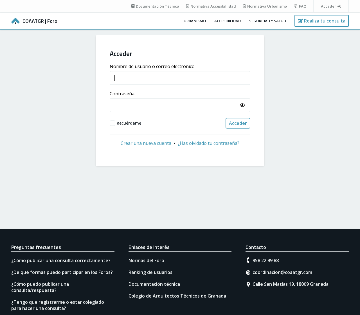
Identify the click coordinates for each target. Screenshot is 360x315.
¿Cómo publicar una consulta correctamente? (61, 260)
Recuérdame (129, 123)
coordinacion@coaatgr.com (282, 272)
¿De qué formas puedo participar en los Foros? (62, 272)
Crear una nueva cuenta (146, 143)
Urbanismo (195, 20)
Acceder (238, 123)
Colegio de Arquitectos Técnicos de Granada (177, 296)
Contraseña (122, 94)
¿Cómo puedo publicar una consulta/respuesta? (40, 287)
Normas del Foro (146, 260)
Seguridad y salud (267, 20)
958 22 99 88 (266, 260)
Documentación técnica (154, 284)
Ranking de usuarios (150, 272)
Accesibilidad (227, 20)
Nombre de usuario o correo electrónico (152, 66)
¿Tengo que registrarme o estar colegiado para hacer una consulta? (57, 305)
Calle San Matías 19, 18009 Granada (290, 284)
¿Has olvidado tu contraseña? (208, 143)
